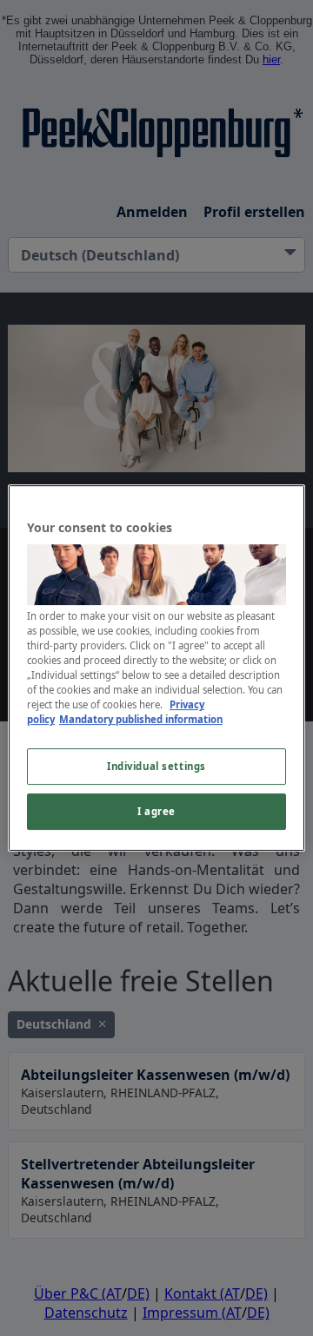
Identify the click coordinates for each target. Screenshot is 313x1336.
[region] (156, 668)
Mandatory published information (141, 719)
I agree (156, 811)
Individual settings (156, 766)
